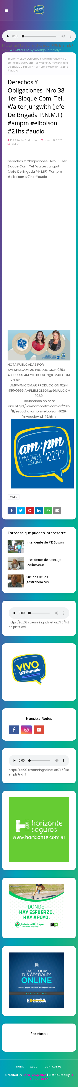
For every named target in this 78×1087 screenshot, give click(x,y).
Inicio (11, 58)
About (34, 1066)
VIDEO (20, 58)
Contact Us (52, 1066)
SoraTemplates (34, 1075)
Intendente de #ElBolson (45, 542)
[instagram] (26, 729)
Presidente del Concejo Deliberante (43, 562)
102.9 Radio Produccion (24, 140)
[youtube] (39, 729)
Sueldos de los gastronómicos (37, 579)
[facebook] (14, 729)
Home (20, 1066)
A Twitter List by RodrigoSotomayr (35, 50)
